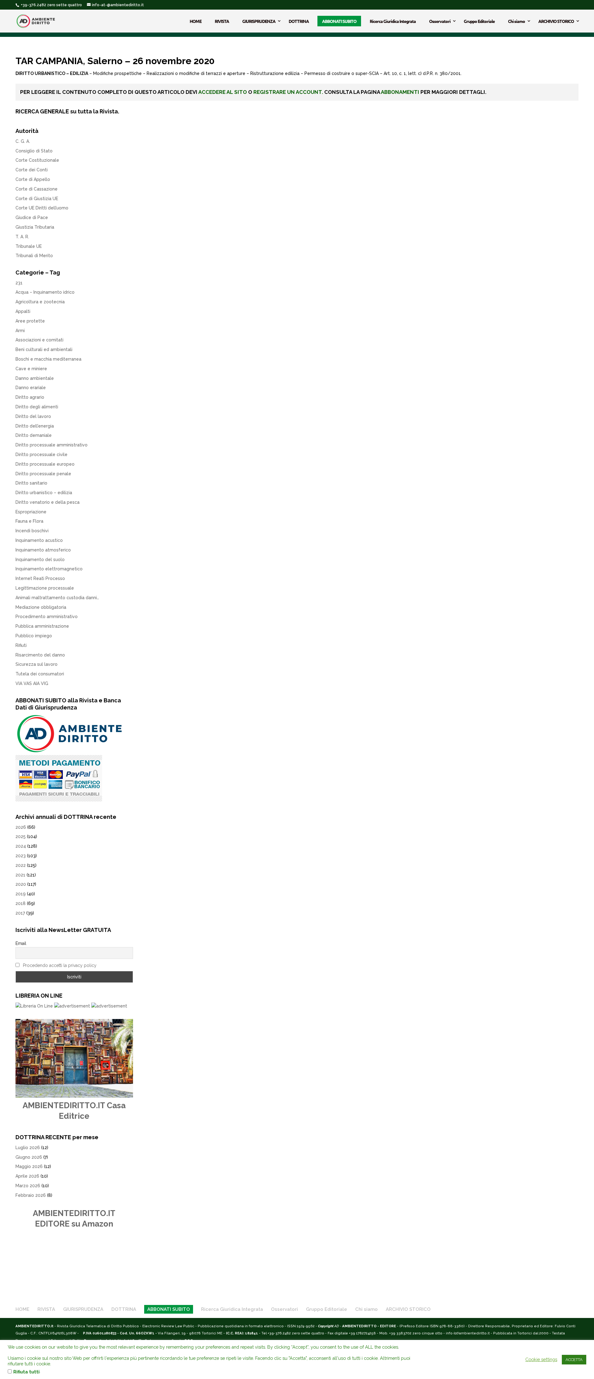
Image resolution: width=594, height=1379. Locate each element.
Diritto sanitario (31, 483)
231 (19, 282)
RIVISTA (222, 21)
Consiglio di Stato (34, 150)
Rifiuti (21, 645)
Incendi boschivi (32, 530)
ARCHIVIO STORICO (556, 21)
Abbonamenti (400, 92)
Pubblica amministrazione (42, 626)
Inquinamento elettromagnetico (49, 568)
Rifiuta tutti (26, 1371)
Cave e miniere (31, 368)
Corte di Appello (32, 179)
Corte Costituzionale (37, 160)
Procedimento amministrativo (46, 616)
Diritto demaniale (33, 435)
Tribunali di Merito (34, 255)
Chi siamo (516, 21)
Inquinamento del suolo (40, 559)
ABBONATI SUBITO (339, 21)
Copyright (326, 1326)
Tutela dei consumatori (39, 673)
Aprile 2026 (27, 1176)
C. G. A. (22, 141)
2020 (20, 884)
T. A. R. (22, 236)
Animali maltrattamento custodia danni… (57, 597)
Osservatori (439, 21)
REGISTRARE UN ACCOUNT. (288, 92)
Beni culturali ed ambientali (43, 349)
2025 (20, 836)
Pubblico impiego (33, 635)
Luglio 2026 (27, 1147)
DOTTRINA (299, 21)
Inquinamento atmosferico (43, 549)
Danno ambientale (34, 378)
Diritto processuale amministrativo (51, 444)
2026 (20, 827)
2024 (20, 846)
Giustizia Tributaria (34, 227)
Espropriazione (30, 511)
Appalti (22, 311)
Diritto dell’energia (34, 426)
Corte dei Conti (31, 169)
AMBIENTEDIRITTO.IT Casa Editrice (74, 1111)
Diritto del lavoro (33, 416)
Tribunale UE (28, 246)
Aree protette (30, 320)
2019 (20, 893)
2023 (20, 855)
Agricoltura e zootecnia (40, 301)
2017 (20, 913)
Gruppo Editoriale (479, 21)
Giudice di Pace (31, 217)
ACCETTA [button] (574, 1359)
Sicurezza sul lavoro (36, 664)
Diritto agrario (29, 397)
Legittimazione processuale (44, 588)
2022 (20, 865)
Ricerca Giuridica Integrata (393, 21)
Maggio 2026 (29, 1166)
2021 (20, 874)
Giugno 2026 (28, 1157)
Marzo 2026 (27, 1185)
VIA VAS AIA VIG (31, 683)
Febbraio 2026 (30, 1195)
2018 (20, 903)
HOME (195, 21)
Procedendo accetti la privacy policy (60, 965)
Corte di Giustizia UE (36, 198)
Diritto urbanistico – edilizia (43, 492)
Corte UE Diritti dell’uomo (41, 207)
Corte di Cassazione (36, 189)
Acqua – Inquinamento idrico (45, 292)
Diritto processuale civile (41, 454)
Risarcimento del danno (40, 654)
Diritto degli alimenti (36, 406)
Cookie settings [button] (541, 1359)
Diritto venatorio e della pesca (47, 502)
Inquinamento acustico (39, 540)
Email (20, 943)
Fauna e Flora (29, 521)
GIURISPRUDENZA (258, 21)
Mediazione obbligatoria (40, 607)
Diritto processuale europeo (45, 464)
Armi (20, 330)
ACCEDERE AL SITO (222, 92)
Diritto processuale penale (43, 473)
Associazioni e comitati (39, 339)
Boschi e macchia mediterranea (48, 359)
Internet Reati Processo (40, 578)
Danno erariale (30, 387)
